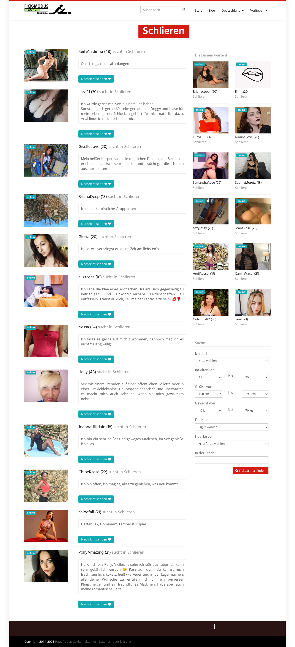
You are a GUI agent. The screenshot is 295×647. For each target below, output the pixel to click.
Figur (199, 419)
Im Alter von (205, 370)
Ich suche (202, 353)
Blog (211, 11)
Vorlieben (257, 11)
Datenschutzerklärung (115, 641)
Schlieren (136, 51)
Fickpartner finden (252, 470)
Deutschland (231, 11)
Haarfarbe (203, 436)
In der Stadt (204, 453)
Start (198, 11)
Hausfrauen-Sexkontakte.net (75, 641)
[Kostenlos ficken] (47, 10)
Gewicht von (205, 403)
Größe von (203, 386)
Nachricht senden (94, 79)
